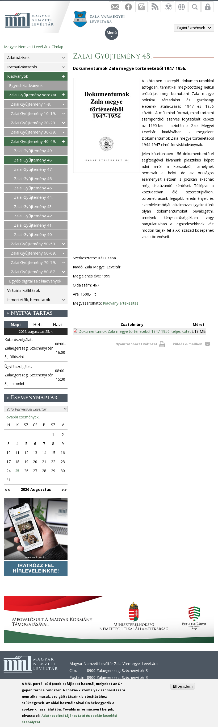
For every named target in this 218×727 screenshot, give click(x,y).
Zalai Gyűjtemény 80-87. (33, 271)
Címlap (57, 46)
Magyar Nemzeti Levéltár (26, 46)
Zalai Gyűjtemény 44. (33, 197)
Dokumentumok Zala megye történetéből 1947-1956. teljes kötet (134, 331)
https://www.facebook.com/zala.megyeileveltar (128, 6)
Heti (37, 324)
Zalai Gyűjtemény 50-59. (33, 243)
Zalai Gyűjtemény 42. (33, 215)
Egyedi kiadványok (26, 85)
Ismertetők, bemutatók (28, 299)
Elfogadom (182, 686)
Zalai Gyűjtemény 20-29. (33, 122)
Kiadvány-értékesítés (121, 303)
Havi (57, 324)
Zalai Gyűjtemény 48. (33, 160)
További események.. (22, 416)
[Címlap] (32, 20)
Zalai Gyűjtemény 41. (33, 225)
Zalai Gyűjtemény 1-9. (31, 104)
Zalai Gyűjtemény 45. (33, 187)
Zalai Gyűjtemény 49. (33, 150)
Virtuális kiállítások (23, 290)
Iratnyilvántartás (22, 66)
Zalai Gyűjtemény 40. (33, 234)
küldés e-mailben (187, 344)
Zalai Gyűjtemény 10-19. (33, 113)
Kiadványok (17, 76)
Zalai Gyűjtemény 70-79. (33, 262)
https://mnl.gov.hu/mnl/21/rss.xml (155, 6)
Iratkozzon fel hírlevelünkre (115, 6)
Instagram (141, 6)
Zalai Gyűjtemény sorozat (32, 94)
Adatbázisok (18, 57)
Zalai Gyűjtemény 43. (33, 206)
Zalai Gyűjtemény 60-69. (33, 253)
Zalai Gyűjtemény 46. (33, 178)
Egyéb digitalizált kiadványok (35, 281)
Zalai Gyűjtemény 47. (33, 169)
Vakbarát (168, 6)
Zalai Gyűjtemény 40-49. (33, 141)
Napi (16, 324)
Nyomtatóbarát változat (136, 344)
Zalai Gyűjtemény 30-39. (33, 132)
